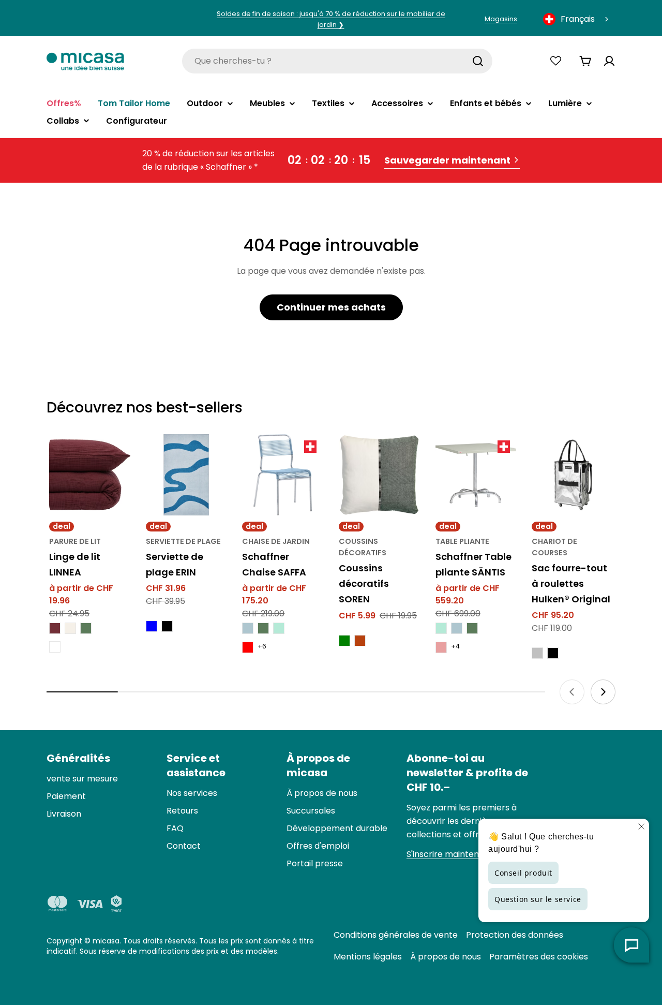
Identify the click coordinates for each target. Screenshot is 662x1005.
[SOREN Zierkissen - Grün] (344, 640)
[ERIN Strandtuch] (186, 474)
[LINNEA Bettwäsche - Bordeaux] (55, 628)
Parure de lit (75, 541)
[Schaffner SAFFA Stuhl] (282, 474)
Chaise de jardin (276, 541)
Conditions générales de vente (396, 935)
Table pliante (462, 541)
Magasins (501, 19)
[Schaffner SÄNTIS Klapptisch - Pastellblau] (456, 628)
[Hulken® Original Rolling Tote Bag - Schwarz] (553, 653)
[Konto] (609, 61)
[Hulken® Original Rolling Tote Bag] (572, 474)
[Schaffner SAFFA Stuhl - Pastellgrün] (278, 628)
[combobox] (576, 19)
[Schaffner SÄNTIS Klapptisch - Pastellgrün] (441, 628)
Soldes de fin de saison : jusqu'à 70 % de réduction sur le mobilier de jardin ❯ (331, 19)
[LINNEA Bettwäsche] (89, 474)
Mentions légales (368, 957)
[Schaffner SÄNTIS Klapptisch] (476, 474)
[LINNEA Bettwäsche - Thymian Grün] (86, 628)
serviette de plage (183, 541)
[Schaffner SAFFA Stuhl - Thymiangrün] (263, 628)
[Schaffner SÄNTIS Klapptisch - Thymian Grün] (472, 628)
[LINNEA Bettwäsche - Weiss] (55, 647)
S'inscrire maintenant (450, 854)
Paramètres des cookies (538, 957)
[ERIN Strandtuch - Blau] (151, 626)
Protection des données (514, 935)
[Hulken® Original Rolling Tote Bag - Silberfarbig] (537, 653)
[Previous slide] (572, 691)
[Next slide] (603, 691)
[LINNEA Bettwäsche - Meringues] (70, 628)
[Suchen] (478, 61)
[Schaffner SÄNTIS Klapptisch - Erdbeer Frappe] (441, 647)
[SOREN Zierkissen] (379, 474)
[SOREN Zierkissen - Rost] (360, 640)
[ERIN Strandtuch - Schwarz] (167, 626)
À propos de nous (445, 957)
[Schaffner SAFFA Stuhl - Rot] (247, 647)
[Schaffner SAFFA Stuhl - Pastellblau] (247, 628)
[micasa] (85, 60)
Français (578, 19)
